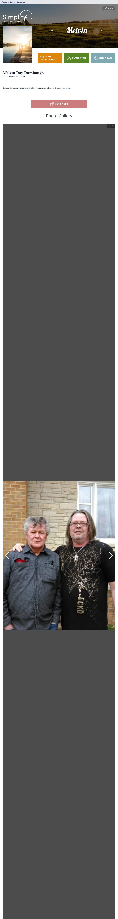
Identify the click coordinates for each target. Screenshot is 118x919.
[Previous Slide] (7, 555)
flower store (65, 87)
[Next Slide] (110, 555)
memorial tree (30, 87)
